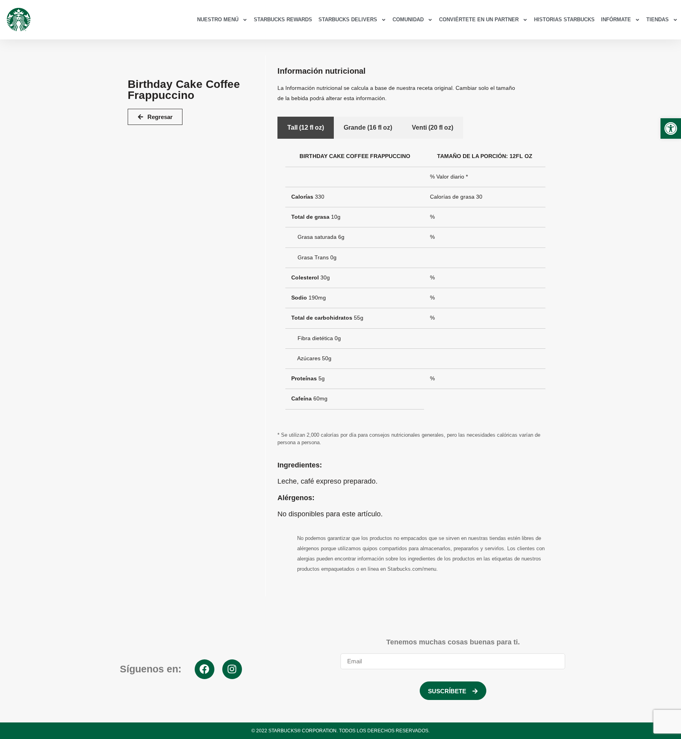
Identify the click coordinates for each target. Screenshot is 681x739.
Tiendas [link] (657, 19)
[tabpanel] (415, 281)
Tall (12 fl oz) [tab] (305, 127)
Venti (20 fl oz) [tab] (432, 127)
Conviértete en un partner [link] (479, 19)
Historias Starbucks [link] (564, 19)
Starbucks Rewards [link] (283, 19)
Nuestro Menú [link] (217, 19)
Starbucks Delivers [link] (347, 19)
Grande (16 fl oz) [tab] (368, 127)
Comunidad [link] (408, 19)
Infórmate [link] (616, 19)
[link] (671, 128)
